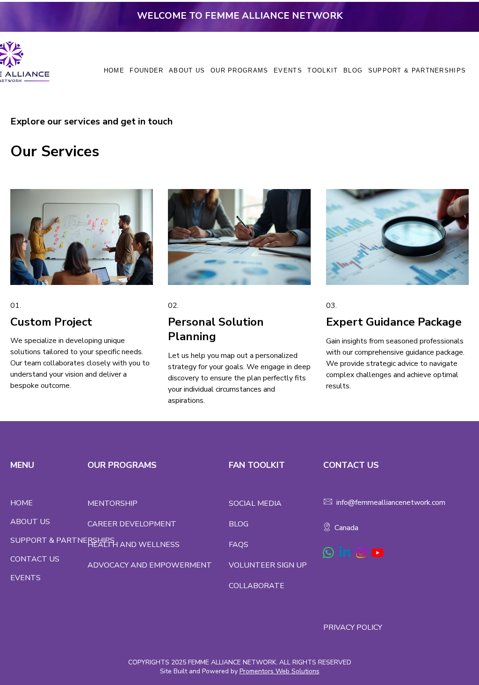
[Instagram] (361, 553)
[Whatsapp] (328, 553)
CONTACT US (34, 559)
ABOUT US (30, 522)
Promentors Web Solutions (279, 671)
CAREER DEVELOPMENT (131, 524)
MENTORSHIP (112, 503)
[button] (239, 70)
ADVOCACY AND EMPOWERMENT (149, 565)
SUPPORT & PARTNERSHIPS (48, 540)
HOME (21, 503)
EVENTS (25, 578)
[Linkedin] (345, 553)
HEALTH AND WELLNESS (133, 544)
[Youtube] (377, 553)
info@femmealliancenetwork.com (390, 502)
